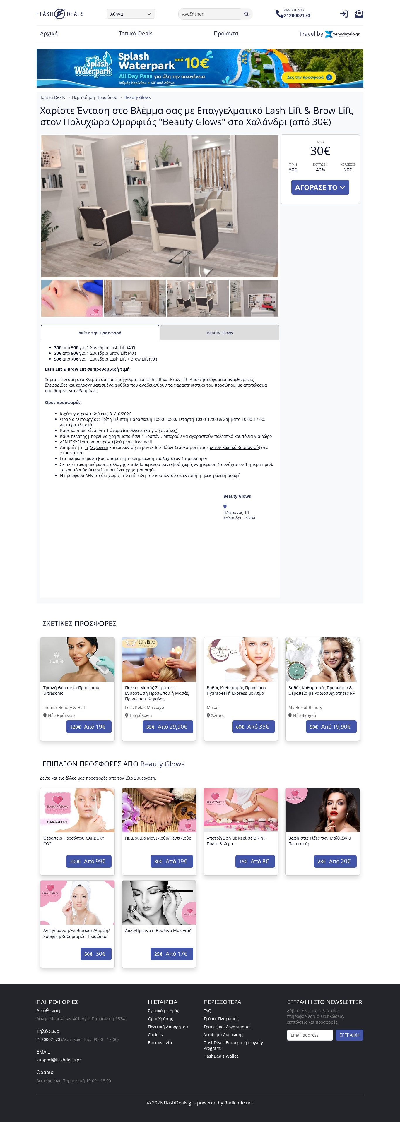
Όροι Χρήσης (160, 1018)
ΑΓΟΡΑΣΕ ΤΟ (317, 187)
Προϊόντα (226, 33)
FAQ (207, 1010)
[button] (359, 15)
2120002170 (48, 1039)
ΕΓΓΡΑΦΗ (349, 1035)
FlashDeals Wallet (221, 1056)
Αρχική (49, 33)
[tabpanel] (160, 469)
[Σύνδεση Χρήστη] (344, 15)
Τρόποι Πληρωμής (221, 1018)
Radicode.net (238, 1102)
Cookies (155, 1034)
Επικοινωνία (160, 1042)
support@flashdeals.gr (59, 1060)
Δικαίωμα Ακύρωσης (223, 1034)
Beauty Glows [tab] (220, 333)
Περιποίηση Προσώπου (94, 97)
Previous (34, 304)
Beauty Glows (137, 97)
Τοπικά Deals (136, 33)
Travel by (312, 33)
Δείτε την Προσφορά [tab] (100, 333)
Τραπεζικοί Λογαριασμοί (227, 1027)
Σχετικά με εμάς (163, 1010)
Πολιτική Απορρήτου (168, 1027)
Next (288, 304)
